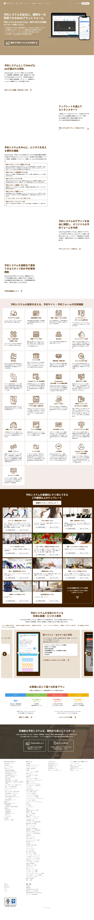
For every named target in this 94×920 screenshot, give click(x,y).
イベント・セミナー (30, 826)
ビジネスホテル (29, 866)
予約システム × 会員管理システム (16, 172)
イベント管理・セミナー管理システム (13, 784)
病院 (27, 808)
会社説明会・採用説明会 (31, 828)
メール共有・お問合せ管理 (12, 791)
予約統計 (8, 778)
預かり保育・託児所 (30, 851)
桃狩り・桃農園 (29, 878)
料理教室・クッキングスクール (33, 860)
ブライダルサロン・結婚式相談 (33, 785)
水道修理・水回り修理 (31, 845)
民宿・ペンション (30, 868)
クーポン (8, 814)
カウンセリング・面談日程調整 (33, 821)
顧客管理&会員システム (9, 803)
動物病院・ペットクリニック (32, 816)
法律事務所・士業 (30, 820)
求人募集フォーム (52, 766)
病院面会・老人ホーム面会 (32, 810)
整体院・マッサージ (30, 781)
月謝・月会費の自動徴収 (12, 806)
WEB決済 (6, 808)
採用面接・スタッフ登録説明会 (33, 830)
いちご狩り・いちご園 (31, 876)
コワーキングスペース (31, 766)
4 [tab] (29, 673)
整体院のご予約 (36, 625)
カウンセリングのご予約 (8, 627)
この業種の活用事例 (11, 530)
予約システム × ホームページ (15, 201)
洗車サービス (29, 773)
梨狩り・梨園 (29, 880)
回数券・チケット (10, 813)
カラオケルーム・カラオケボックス (34, 801)
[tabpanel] (28, 652)
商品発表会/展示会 (74, 766)
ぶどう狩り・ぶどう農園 (31, 870)
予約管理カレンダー (11, 773)
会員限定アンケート (11, 799)
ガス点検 (28, 843)
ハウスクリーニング (30, 848)
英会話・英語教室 (30, 863)
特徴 (17, 3)
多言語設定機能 (10, 770)
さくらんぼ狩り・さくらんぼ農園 (33, 875)
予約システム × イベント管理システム (17, 164)
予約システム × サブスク (13, 179)
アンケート (18, 198)
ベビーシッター (29, 846)
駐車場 (27, 770)
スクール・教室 (29, 850)
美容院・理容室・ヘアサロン (32, 790)
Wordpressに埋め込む (11, 771)
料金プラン (40, 3)
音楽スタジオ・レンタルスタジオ (33, 780)
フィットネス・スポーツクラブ (33, 855)
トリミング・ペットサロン (32, 818)
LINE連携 (6, 818)
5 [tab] (31, 673)
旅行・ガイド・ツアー (31, 825)
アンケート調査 (7, 798)
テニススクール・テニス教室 (32, 858)
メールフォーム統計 (11, 795)
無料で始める (85, 3)
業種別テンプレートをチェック (46, 503)
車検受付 (28, 776)
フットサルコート (30, 806)
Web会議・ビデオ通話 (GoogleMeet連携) (14, 782)
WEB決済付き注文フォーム (12, 796)
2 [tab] (25, 673)
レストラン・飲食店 (30, 793)
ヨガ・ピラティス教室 (31, 853)
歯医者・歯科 (29, 811)
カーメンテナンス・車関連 (32, 771)
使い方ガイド (48, 3)
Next (39, 653)
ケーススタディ (7, 816)
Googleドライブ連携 (9, 820)
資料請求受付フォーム (53, 765)
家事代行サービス (30, 841)
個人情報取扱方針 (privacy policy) (34, 892)
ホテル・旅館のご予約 (7, 625)
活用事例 (34, 3)
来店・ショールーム (30, 836)
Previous (4, 654)
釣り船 (27, 803)
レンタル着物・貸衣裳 (31, 791)
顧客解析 (8, 804)
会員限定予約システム (11, 775)
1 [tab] (23, 673)
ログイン (78, 3)
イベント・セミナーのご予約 (50, 625)
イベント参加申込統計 (11, 786)
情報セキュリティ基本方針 (32, 891)
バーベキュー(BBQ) (30, 800)
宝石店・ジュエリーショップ (32, 783)
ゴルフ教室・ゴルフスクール (32, 856)
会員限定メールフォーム (12, 793)
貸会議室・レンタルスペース (32, 765)
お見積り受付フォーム (53, 763)
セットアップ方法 (24, 530)
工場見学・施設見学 (30, 768)
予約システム (7, 768)
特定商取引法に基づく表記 (32, 889)
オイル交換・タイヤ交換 (31, 775)
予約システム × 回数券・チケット (16, 185)
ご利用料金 (6, 765)
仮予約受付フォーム (52, 768)
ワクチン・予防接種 (30, 813)
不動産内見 (28, 835)
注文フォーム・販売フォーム (54, 770)
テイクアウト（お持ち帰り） (32, 795)
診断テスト (26, 198)
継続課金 (8, 811)
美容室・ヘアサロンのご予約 (67, 625)
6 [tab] (34, 673)
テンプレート (27, 3)
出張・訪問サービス (30, 838)
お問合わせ (6, 886)
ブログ (5, 891)
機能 (21, 3)
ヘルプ (5, 889)
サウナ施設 (28, 805)
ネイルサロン (29, 788)
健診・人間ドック (30, 815)
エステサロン (29, 786)
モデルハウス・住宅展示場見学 (33, 833)
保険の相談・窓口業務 (31, 823)
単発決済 (8, 809)
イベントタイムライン (11, 788)
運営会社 (28, 886)
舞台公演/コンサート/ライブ (76, 768)
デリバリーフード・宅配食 (32, 796)
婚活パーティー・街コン (75, 765)
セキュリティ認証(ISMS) (32, 894)
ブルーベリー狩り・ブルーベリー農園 (35, 873)
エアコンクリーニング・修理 (32, 840)
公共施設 (28, 763)
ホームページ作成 (8, 766)
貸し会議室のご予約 (83, 625)
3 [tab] (27, 673)
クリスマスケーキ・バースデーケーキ (35, 798)
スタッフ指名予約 (10, 776)
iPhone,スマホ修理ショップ (32, 831)
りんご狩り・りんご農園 (31, 871)
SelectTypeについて (8, 763)
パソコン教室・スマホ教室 (32, 861)
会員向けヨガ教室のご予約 (22, 625)
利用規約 (28, 887)
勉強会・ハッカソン (74, 770)
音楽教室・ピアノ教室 (31, 865)
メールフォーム (10, 198)
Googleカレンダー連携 (11, 780)
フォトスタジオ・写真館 (31, 778)
